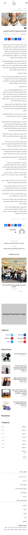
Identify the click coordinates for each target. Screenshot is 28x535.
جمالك (25, 509)
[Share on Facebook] (16, 39)
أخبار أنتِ (25, 505)
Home (25, 9)
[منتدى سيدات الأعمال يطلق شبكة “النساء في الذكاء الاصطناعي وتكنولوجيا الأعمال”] (5, 393)
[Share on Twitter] (12, 39)
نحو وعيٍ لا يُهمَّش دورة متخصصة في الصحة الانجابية (14, 286)
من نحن (25, 480)
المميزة (13, 430)
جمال (13, 527)
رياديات (13, 437)
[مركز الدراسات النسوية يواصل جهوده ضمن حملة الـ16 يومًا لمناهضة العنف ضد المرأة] (5, 369)
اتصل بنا (25, 496)
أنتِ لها (25, 527)
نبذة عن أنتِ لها (23, 477)
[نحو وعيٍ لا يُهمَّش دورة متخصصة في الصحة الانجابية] (14, 270)
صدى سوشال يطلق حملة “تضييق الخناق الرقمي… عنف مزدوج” (20, 403)
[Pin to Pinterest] (9, 39)
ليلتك (25, 517)
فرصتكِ (13, 444)
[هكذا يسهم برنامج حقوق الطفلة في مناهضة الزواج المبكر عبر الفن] (5, 381)
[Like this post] (18, 39)
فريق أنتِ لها (23, 484)
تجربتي (13, 433)
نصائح (5, 529)
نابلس (8, 529)
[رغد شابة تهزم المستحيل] (5, 357)
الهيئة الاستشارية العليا (21, 488)
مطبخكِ (13, 447)
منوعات (23, 451)
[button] (2, 274)
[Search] (5, 3)
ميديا (24, 456)
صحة (6, 527)
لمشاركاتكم (24, 492)
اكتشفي (24, 521)
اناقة (18, 219)
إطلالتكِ (19, 9)
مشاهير (20, 529)
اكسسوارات (24, 219)
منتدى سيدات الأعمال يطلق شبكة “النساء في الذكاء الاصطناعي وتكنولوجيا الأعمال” (19, 392)
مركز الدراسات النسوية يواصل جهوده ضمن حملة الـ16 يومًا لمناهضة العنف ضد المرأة (20, 368)
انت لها (17, 527)
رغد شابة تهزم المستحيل (20, 353)
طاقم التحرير (22, 34)
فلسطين (24, 529)
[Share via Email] (5, 39)
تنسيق (14, 219)
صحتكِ (13, 440)
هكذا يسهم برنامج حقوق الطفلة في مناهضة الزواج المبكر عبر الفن (20, 379)
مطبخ (16, 529)
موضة (25, 513)
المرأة (20, 527)
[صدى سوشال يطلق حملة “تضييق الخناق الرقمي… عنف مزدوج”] (5, 405)
